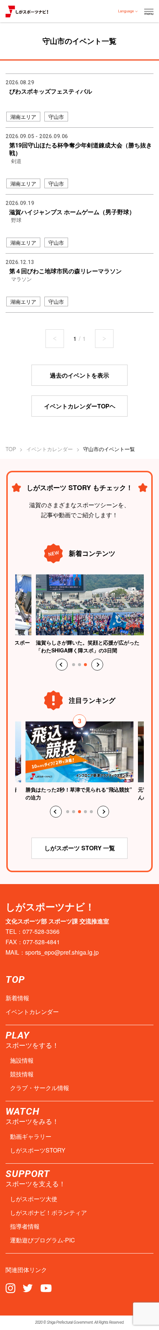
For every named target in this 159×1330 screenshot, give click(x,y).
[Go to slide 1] (73, 664)
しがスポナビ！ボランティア (48, 1213)
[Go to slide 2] (79, 664)
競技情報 (22, 1074)
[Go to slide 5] (91, 811)
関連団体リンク (26, 1270)
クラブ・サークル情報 (39, 1088)
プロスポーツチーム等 (30, 230)
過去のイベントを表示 (79, 375)
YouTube (46, 1287)
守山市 (56, 116)
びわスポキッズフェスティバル (50, 91)
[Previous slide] (62, 665)
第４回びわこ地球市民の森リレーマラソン (65, 271)
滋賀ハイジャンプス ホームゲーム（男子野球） (72, 212)
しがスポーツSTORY (37, 1150)
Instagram (11, 1287)
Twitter (28, 1287)
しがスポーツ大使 (33, 1199)
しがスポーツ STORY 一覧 (79, 848)
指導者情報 (25, 1226)
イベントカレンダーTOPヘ (79, 406)
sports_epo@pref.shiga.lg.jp (62, 952)
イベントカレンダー (49, 449)
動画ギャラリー (30, 1137)
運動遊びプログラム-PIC (42, 1240)
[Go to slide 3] (85, 664)
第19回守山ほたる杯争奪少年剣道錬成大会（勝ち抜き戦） (80, 149)
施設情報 (22, 1060)
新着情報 (17, 998)
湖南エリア (23, 116)
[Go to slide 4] (85, 811)
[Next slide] (97, 665)
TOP (11, 449)
